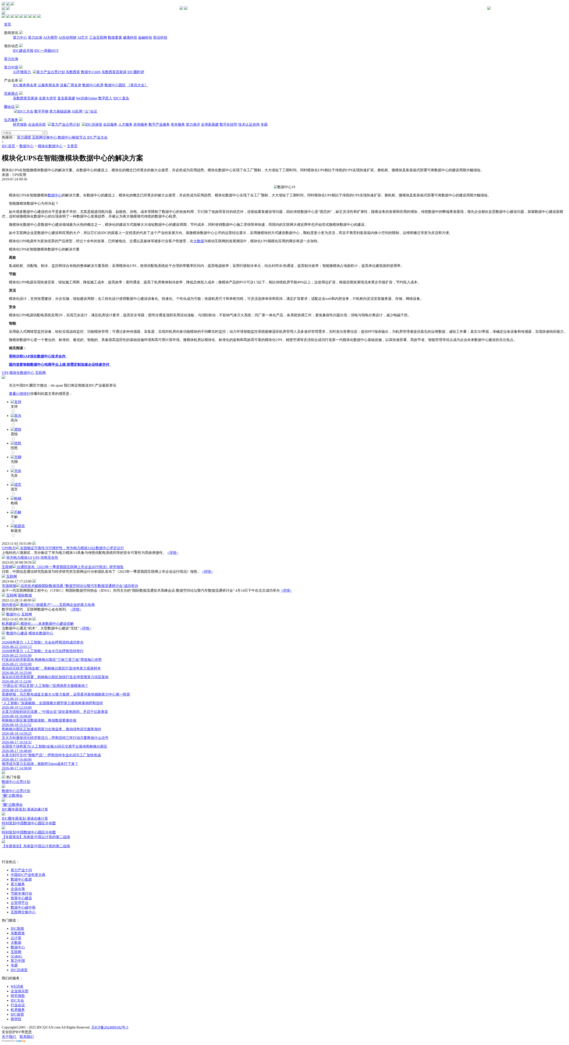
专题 (264, 124)
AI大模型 (50, 37)
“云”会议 (90, 111)
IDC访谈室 (19, 970)
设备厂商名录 (70, 85)
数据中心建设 (17, 633)
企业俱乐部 (37, 124)
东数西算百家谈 (114, 72)
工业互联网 (98, 37)
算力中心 (20, 37)
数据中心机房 (93, 85)
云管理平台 (19, 903)
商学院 (16, 1019)
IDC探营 (17, 1014)
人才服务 (125, 124)
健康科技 (130, 37)
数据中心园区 (115, 85)
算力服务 (18, 884)
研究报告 (20, 124)
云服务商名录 (48, 85)
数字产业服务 (159, 124)
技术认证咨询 (249, 124)
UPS (5, 373)
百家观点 (11, 93)
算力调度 (24, 137)
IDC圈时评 (135, 72)
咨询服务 (140, 124)
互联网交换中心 (45, 137)
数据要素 (115, 37)
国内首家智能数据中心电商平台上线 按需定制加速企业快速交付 (60, 364)
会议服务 (110, 124)
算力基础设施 (60, 111)
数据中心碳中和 (23, 907)
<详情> (172, 553)
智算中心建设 (21, 898)
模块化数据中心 (50, 146)
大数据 (198, 241)
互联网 (40, 373)
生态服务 (11, 120)
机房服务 (18, 1010)
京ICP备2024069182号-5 (109, 1027)
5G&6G (16, 956)
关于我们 (9, 1037)
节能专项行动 (21, 893)
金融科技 (145, 37)
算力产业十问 (21, 870)
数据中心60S (91, 72)
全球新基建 (210, 124)
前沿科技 (160, 37)
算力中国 (11, 67)
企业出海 (18, 889)
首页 (7, 24)
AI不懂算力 (22, 72)
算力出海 (35, 37)
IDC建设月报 (23, 50)
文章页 (72, 146)
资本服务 (178, 124)
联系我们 (27, 1037)
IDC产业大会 (97, 137)
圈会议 (9, 107)
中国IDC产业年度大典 (28, 875)
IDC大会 (17, 1000)
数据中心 (26, 146)
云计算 (16, 938)
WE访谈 (17, 986)
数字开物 (41, 111)
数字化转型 (228, 124)
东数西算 (73, 72)
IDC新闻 (17, 928)
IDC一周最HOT (46, 50)
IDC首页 (8, 146)
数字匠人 (105, 98)
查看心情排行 (19, 393)
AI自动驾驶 (67, 37)
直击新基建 (66, 98)
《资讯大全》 (137, 85)
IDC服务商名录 (25, 85)
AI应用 (77, 111)
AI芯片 (82, 37)
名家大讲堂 (47, 98)
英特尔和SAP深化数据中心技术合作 (38, 356)
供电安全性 (49, 557)
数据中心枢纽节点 (72, 137)
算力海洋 (193, 124)
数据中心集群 (21, 879)
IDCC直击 (121, 98)
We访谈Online (86, 98)
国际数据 (25, 595)
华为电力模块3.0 (19, 557)
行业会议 (18, 1005)
